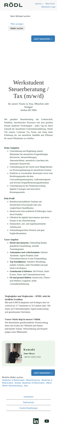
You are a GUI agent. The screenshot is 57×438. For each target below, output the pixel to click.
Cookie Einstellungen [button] (28, 408)
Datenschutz (28, 402)
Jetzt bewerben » (43, 38)
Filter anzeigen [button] (17, 23)
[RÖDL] (13, 5)
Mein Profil (50, 4)
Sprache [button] (38, 4)
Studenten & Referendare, (13, 380)
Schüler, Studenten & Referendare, (30, 382)
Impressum (28, 396)
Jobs (26, 385)
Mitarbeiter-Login (48, 7)
